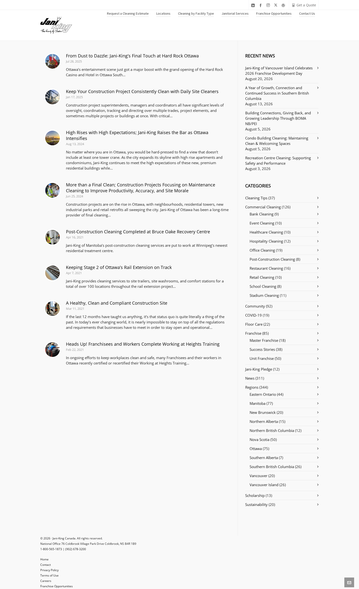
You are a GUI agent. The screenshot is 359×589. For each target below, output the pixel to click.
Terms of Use (49, 575)
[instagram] (268, 5)
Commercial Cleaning (263, 206)
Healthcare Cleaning (266, 232)
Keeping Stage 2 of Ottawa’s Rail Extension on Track (119, 267)
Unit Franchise (262, 358)
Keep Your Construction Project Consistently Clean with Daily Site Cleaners (142, 91)
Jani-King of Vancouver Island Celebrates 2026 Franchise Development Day (279, 70)
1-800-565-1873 (51, 549)
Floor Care (254, 324)
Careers (45, 581)
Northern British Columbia (272, 430)
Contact (45, 565)
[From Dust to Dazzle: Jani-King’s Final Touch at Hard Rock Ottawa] (52, 61)
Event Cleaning (262, 223)
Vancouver (258, 475)
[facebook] (261, 5)
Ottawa (256, 448)
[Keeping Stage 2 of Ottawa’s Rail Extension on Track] (52, 272)
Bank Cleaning (262, 214)
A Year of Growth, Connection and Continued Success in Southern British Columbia (277, 93)
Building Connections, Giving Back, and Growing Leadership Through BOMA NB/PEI (278, 118)
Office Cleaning (262, 250)
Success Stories (262, 349)
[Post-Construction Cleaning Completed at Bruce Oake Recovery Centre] (52, 237)
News (249, 378)
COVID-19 (253, 315)
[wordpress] (284, 5)
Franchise (253, 333)
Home (44, 559)
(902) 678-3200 (75, 549)
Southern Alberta (264, 457)
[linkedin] (253, 5)
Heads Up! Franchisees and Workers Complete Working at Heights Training (143, 344)
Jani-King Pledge (258, 369)
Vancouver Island (264, 484)
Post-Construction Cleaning (272, 259)
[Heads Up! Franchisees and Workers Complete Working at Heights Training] (52, 349)
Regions (251, 387)
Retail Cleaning (262, 277)
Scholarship (255, 495)
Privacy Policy (49, 570)
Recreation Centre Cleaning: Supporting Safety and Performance (278, 160)
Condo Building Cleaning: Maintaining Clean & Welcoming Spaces (276, 141)
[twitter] (276, 5)
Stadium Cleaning (264, 295)
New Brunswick (263, 412)
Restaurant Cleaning (266, 268)
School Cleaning (263, 286)
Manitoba (257, 403)
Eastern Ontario (263, 394)
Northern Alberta (264, 421)
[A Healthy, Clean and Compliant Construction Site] (52, 308)
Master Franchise (264, 340)
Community (255, 306)
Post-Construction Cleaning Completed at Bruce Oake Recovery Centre (138, 232)
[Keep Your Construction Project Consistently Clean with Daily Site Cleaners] (52, 97)
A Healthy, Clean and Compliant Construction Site (116, 303)
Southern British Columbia (272, 466)
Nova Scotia (259, 439)
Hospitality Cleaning (266, 241)
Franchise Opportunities (56, 586)
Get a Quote (306, 5)
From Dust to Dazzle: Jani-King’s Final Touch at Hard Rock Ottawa (132, 56)
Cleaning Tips (256, 197)
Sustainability (256, 504)
